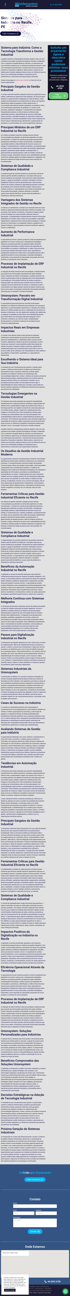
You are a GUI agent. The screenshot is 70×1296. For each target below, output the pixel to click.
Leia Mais (12, 1287)
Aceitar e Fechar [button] (9, 1290)
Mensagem (16, 1217)
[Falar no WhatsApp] (65, 1291)
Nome (15, 1203)
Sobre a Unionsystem (42, 1286)
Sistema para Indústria (22, 80)
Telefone (38, 1210)
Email (15, 1210)
